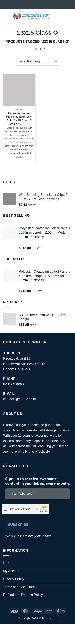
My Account (11, 571)
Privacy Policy (13, 579)
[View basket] (70, 16)
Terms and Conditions (19, 587)
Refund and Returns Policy (23, 595)
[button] (5, 16)
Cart (6, 563)
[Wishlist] (56, 16)
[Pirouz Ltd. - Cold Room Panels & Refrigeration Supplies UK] (30, 16)
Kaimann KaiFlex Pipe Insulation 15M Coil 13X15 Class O (19, 117)
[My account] (63, 16)
